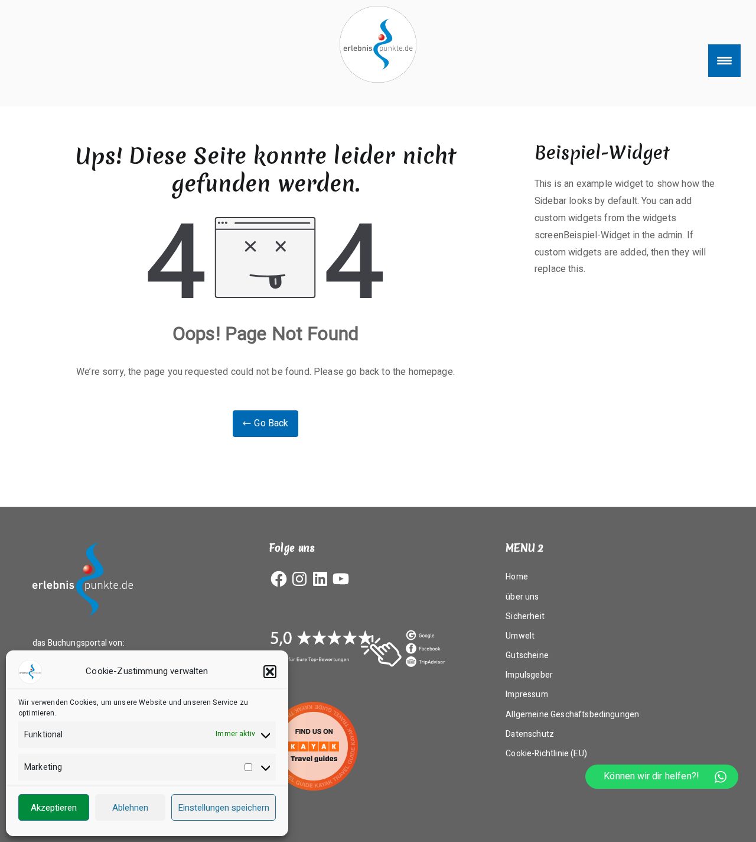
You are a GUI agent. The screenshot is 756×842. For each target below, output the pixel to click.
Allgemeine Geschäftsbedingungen (572, 714)
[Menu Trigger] (724, 60)
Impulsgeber (529, 675)
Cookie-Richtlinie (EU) (546, 753)
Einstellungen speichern (223, 807)
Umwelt (520, 636)
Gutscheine (527, 655)
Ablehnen (130, 807)
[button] (270, 672)
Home (517, 577)
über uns (522, 597)
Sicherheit (525, 616)
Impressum (527, 694)
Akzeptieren (54, 807)
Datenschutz (530, 734)
